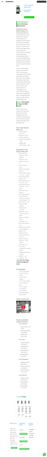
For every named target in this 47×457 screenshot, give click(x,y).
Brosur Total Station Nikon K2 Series (22, 262)
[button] (2, 2)
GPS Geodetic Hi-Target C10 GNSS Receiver (23, 104)
